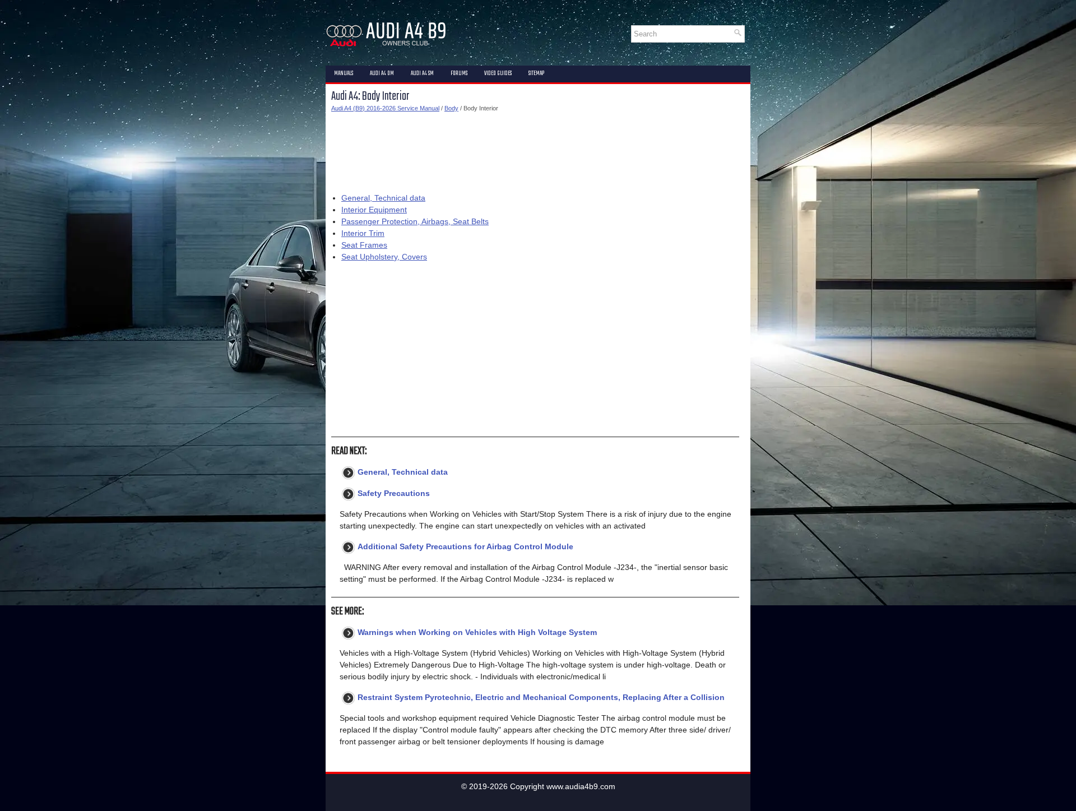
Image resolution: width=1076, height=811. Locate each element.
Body (451, 108)
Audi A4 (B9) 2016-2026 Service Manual (385, 108)
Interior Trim (362, 233)
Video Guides (498, 73)
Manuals (343, 73)
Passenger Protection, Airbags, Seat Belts (415, 221)
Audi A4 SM (422, 73)
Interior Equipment (374, 209)
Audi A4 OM (382, 73)
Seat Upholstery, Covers (384, 256)
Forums (459, 73)
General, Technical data (383, 197)
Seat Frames (364, 244)
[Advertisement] (535, 150)
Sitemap (536, 73)
